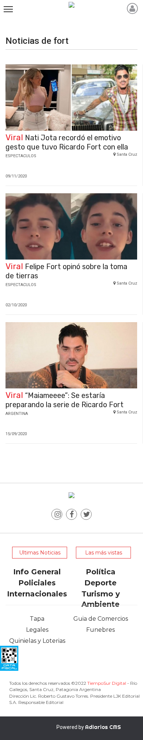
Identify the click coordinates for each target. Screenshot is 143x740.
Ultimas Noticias (39, 552)
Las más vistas (103, 552)
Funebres (100, 629)
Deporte (100, 582)
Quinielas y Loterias (37, 640)
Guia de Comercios (100, 618)
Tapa (37, 618)
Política (100, 571)
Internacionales (37, 593)
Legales (37, 629)
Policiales (37, 582)
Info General (37, 571)
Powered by (88, 727)
